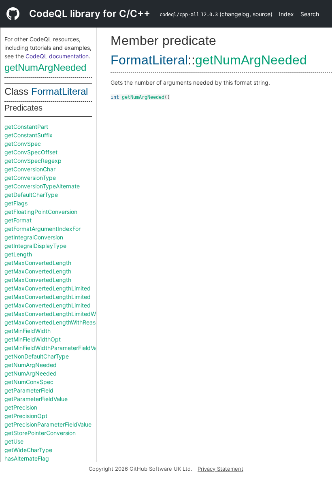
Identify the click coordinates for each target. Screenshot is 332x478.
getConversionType (30, 177)
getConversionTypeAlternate (42, 186)
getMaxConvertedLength (37, 262)
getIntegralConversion (33, 237)
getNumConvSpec (28, 381)
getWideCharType (28, 449)
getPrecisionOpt (25, 415)
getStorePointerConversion (40, 432)
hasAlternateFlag (26, 458)
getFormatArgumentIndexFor (42, 228)
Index (286, 14)
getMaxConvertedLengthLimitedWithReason (63, 313)
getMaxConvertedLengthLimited (47, 288)
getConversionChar (29, 169)
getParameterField (28, 390)
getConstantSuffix (28, 135)
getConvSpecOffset (30, 152)
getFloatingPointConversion (40, 211)
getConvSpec (22, 143)
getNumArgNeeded (45, 67)
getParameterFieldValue (36, 398)
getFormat (18, 220)
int (115, 97)
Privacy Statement (220, 468)
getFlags (16, 203)
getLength (18, 254)
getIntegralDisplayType (35, 245)
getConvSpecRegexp (33, 160)
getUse (13, 441)
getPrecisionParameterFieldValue (48, 424)
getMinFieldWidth (27, 330)
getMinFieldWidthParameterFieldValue (54, 347)
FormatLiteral (59, 91)
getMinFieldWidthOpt (32, 339)
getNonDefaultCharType (36, 356)
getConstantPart (26, 126)
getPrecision (20, 407)
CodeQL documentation (57, 56)
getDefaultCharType (31, 194)
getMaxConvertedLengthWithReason (53, 322)
